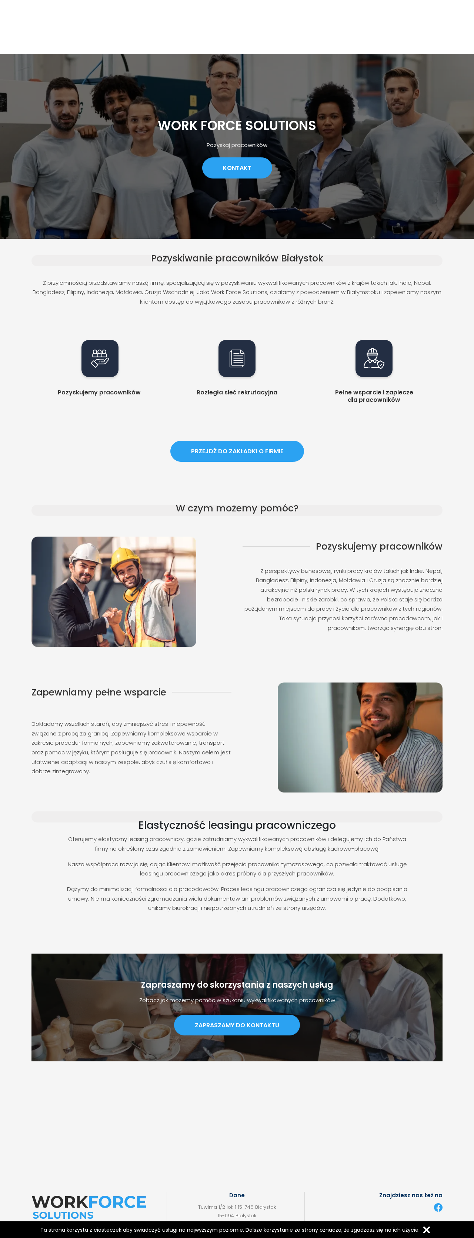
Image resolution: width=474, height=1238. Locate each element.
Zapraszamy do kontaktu (237, 1025)
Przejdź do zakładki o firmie (237, 451)
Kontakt (237, 168)
